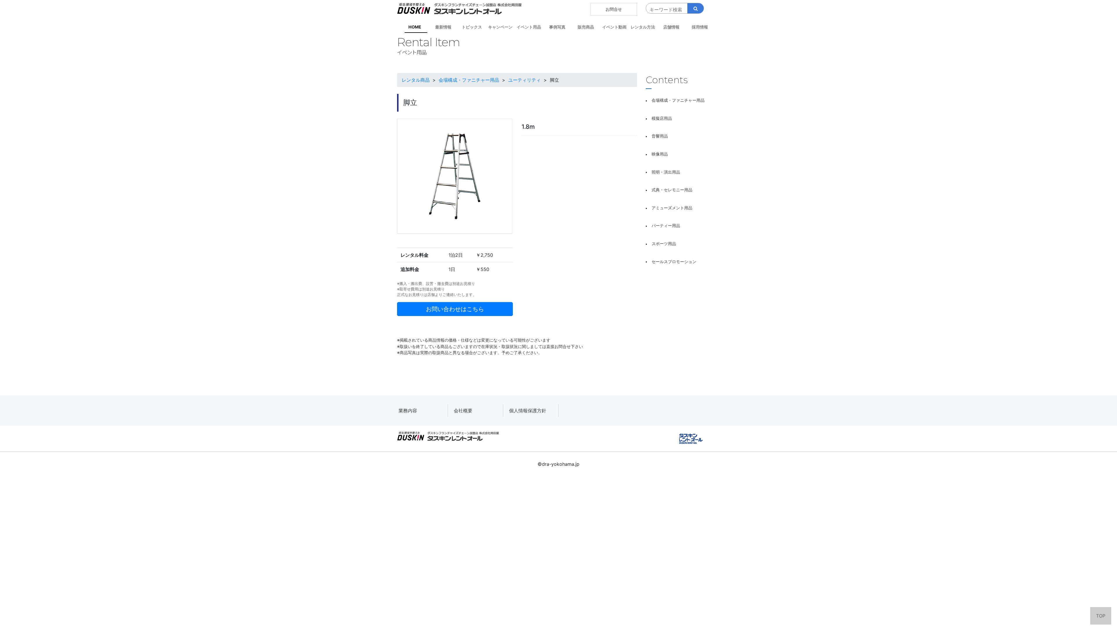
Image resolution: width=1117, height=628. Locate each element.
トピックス (472, 26)
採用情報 (700, 26)
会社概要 (463, 410)
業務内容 (408, 410)
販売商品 (586, 26)
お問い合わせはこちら (455, 309)
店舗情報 (671, 26)
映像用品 (660, 153)
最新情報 (443, 26)
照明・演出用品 (666, 172)
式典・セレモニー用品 (672, 189)
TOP (1100, 616)
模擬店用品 (662, 118)
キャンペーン (500, 26)
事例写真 (557, 26)
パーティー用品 (666, 225)
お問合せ (614, 9)
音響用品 (660, 135)
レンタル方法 (643, 26)
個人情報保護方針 (527, 410)
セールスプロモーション (674, 261)
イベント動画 (614, 26)
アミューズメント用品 (672, 207)
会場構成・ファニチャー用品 (678, 100)
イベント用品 (529, 26)
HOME (414, 26)
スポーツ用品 (664, 243)
